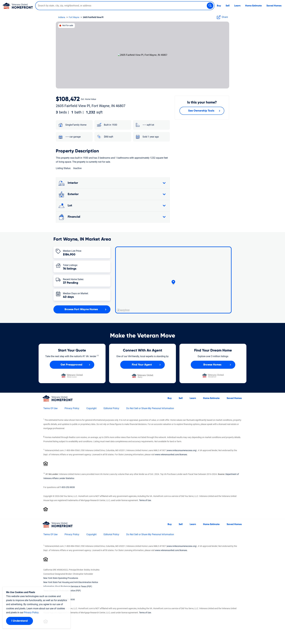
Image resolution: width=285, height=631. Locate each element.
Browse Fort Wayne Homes (81, 309)
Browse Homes (212, 364)
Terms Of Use (50, 408)
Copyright (91, 408)
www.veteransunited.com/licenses (171, 454)
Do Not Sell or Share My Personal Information (150, 408)
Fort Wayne (74, 17)
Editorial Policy (111, 408)
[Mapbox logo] (123, 310)
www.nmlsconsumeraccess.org (181, 450)
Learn (237, 5)
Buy (219, 5)
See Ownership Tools (201, 110)
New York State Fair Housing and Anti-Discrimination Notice (70, 582)
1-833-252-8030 (67, 487)
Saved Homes (273, 5)
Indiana (61, 17)
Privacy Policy (72, 408)
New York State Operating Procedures (60, 578)
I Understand (19, 621)
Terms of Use (145, 500)
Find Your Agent (142, 364)
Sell (227, 5)
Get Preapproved (71, 364)
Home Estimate (253, 5)
